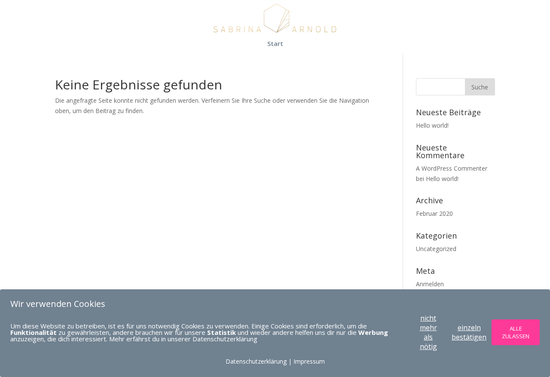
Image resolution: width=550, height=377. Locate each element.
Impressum (309, 361)
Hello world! (432, 125)
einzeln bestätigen (469, 332)
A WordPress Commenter (451, 168)
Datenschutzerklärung (256, 361)
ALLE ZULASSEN (515, 332)
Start (275, 44)
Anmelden (430, 284)
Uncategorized (436, 249)
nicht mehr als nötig (428, 332)
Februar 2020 (434, 213)
